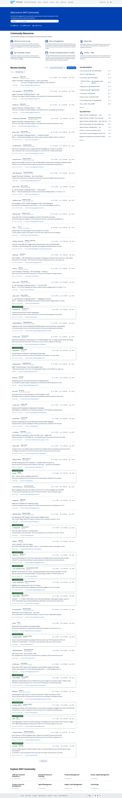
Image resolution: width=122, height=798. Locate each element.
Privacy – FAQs (89, 52)
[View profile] (15, 77)
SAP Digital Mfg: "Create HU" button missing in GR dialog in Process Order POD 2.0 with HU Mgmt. (42, 722)
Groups (39, 2)
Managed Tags (19, 72)
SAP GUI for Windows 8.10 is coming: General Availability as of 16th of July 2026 (37, 149)
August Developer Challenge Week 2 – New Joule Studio (30, 80)
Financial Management (71, 775)
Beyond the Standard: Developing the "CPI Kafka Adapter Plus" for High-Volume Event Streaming (42, 340)
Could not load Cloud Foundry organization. (25, 312)
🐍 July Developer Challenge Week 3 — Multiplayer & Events (31, 299)
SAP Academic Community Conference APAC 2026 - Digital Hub (31, 435)
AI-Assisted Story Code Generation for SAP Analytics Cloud (30, 394)
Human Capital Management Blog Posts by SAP (40, 330)
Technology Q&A (33, 317)
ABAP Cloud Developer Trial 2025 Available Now (27, 367)
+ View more (43, 761)
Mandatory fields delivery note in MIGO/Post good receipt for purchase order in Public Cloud (41, 681)
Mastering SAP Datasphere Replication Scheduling (28, 408)
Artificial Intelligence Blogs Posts (32, 85)
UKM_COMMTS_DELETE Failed (22, 544)
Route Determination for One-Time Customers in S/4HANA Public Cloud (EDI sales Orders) (40, 558)
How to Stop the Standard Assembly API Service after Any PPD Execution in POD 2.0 (38, 640)
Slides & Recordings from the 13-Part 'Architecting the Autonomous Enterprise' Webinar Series (41, 162)
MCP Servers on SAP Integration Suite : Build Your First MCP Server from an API (37, 735)
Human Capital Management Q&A (36, 358)
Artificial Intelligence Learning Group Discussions (40, 248)
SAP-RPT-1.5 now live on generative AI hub (90, 130)
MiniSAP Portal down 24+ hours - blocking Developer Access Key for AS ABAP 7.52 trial (39, 571)
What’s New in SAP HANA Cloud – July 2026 (25, 612)
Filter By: (12, 72)
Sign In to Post (71, 67)
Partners (52, 2)
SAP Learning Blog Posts (35, 262)
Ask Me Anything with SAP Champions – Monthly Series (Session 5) (33, 462)
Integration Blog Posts (35, 739)
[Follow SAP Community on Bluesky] (95, 795)
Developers (45, 2)
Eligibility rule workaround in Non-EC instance (26, 585)
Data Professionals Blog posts (32, 235)
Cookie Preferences (63, 795)
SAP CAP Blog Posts (34, 139)
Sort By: (46, 67)
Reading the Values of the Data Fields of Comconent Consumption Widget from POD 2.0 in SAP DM (43, 708)
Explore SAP (103, 2)
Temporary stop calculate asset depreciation (26, 626)
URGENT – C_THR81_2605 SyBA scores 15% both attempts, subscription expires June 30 (40, 599)
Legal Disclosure (42, 795)
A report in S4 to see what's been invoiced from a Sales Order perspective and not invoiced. (41, 449)
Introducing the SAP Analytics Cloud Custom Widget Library (30, 517)
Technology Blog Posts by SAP (36, 153)
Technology (95, 784)
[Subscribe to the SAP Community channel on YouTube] (97, 795)
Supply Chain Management (73, 784)
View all (81, 107)
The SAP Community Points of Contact (62, 52)
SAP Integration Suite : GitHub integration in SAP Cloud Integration (32, 203)
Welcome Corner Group (22, 41)
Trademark (49, 795)
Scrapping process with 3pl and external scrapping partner (30, 381)
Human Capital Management (100, 775)
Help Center (63, 2)
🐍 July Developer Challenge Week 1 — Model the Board (30, 135)
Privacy (22, 795)
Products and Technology (30, 2)
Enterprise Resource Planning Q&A (38, 453)
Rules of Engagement (56, 41)
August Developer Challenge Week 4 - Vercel (26, 121)
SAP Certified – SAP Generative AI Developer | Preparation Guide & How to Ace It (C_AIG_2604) (42, 258)
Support (55, 795)
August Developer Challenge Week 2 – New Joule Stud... (93, 121)
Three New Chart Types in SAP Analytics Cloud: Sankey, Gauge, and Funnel (35, 667)
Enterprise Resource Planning (45, 775)
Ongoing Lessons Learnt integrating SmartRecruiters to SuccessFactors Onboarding (38, 326)
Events (57, 2)
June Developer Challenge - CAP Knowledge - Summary (30, 271)
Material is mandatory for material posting (25, 503)
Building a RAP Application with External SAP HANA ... (93, 136)
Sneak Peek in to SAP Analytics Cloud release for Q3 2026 (30, 230)
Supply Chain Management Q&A (30, 385)
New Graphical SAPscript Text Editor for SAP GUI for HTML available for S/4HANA (38, 490)
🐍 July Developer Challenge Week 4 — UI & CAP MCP (29, 285)
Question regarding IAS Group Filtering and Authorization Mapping (32, 421)
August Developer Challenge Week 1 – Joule (26, 108)
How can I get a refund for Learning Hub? (25, 531)
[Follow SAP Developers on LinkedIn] (100, 795)
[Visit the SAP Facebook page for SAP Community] (92, 795)
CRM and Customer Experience (18, 775)
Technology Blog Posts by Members (37, 344)
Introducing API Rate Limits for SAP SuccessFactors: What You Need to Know (36, 694)
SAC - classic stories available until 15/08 (25, 476)
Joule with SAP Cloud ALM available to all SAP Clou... (93, 133)
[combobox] (40, 21)
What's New (88, 41)
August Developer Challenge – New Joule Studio (27, 176)
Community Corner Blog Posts (36, 467)
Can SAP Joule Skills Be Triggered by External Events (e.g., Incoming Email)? (36, 244)
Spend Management (45, 784)
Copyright (34, 795)
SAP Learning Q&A (29, 535)
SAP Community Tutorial (22, 52)
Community (19, 2)
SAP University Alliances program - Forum (38, 439)
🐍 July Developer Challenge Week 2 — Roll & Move (29, 190)
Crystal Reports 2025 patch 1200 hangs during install (28, 353)
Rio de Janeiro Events (30, 658)
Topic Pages (70, 2)
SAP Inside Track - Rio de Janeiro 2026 (24, 653)
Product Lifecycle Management (18, 785)
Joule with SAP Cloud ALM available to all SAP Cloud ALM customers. (33, 217)
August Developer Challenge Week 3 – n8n (25, 94)
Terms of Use (28, 795)
